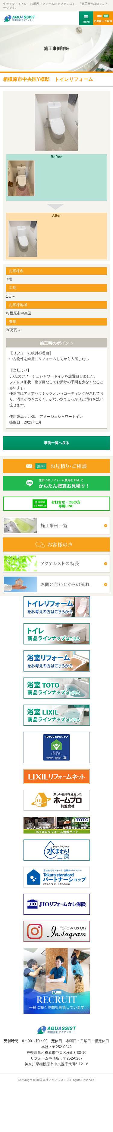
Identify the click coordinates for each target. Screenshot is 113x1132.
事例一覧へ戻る (56, 443)
